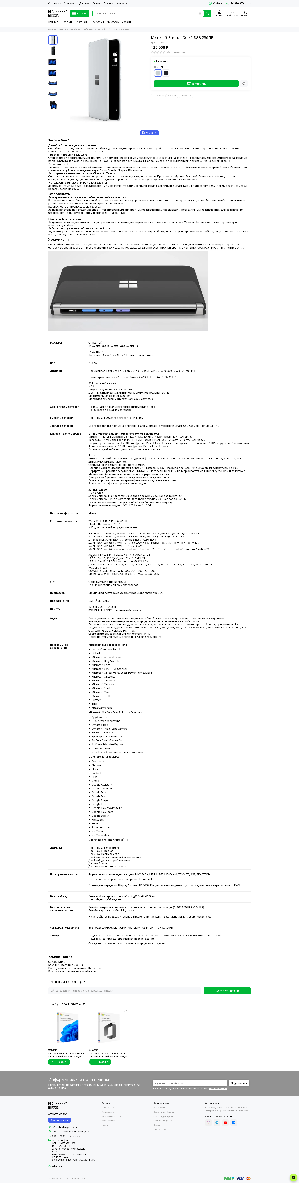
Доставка (84, 3)
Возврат (157, 1125)
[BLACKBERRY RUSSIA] (57, 13)
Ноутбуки (67, 21)
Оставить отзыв (227, 991)
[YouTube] (225, 1122)
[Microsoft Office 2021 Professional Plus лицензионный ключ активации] (108, 1028)
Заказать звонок (59, 1120)
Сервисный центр (162, 1120)
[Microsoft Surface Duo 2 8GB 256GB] (103, 79)
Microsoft (172, 95)
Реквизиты (159, 1107)
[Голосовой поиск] (200, 13)
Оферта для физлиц (164, 1112)
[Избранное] (244, 83)
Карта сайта (79, 1178)
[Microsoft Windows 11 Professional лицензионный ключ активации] (67, 1028)
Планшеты (53, 21)
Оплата (96, 3)
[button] (60, 79)
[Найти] (207, 13)
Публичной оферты (218, 1088)
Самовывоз (70, 3)
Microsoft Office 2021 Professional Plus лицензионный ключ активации (108, 1055)
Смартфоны (82, 21)
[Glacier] (158, 73)
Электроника (108, 1120)
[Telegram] (217, 1122)
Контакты (122, 3)
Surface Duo (88, 29)
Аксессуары (113, 21)
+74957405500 (236, 3)
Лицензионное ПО (111, 1116)
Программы (97, 21)
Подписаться (239, 1083)
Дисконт (126, 21)
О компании (54, 3)
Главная (52, 29)
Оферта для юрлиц (163, 1116)
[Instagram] (208, 1122)
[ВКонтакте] (233, 1122)
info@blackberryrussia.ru (64, 1127)
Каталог (62, 29)
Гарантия (109, 3)
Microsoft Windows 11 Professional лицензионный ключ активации (66, 1055)
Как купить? (159, 1129)
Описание (151, 132)
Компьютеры (108, 1107)
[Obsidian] (166, 73)
